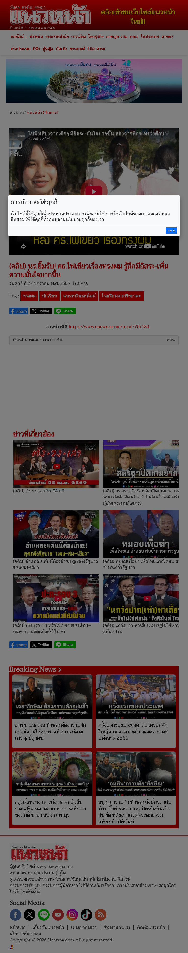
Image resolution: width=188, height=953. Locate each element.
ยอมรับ (171, 230)
